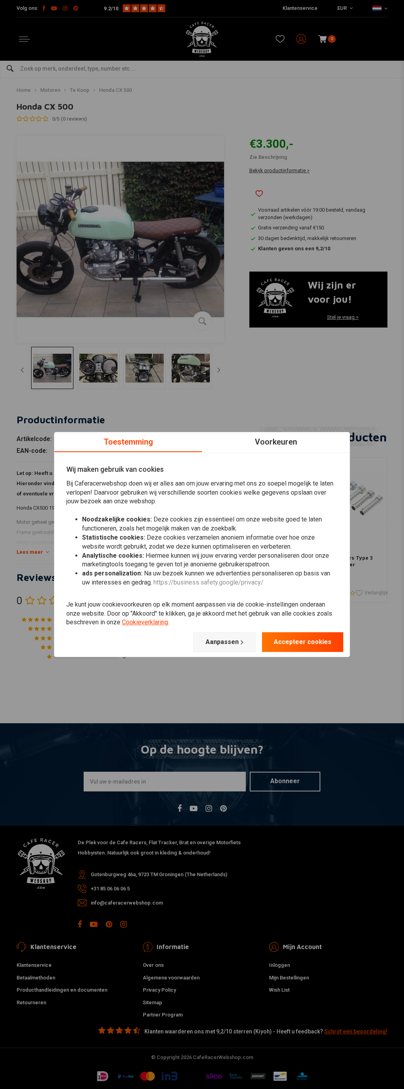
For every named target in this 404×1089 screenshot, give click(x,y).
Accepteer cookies (302, 642)
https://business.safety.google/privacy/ (208, 582)
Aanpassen (222, 642)
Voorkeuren (276, 442)
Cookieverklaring (145, 622)
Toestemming (128, 442)
